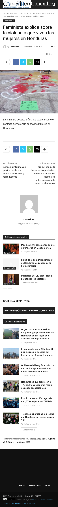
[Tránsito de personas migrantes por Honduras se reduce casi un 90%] (11, 418)
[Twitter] (23, 62)
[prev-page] (5, 290)
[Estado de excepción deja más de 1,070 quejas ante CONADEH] (11, 402)
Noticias (13, 13)
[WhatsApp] (30, 62)
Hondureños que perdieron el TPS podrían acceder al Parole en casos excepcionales (36, 385)
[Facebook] (16, 62)
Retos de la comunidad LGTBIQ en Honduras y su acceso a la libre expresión (37, 263)
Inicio (5, 13)
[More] (44, 62)
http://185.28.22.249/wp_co (29, 224)
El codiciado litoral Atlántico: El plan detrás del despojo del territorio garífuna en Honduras (37, 352)
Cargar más (28, 429)
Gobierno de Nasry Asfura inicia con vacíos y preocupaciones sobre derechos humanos (37, 368)
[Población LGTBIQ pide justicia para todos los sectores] (11, 279)
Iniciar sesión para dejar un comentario (29, 310)
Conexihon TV (25, 13)
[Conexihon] (5, 46)
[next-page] (10, 290)
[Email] (37, 62)
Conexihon (14, 46)
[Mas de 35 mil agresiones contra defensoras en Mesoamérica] (11, 249)
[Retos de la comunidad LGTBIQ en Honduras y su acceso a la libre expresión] (11, 263)
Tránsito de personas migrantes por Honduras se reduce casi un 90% (37, 417)
